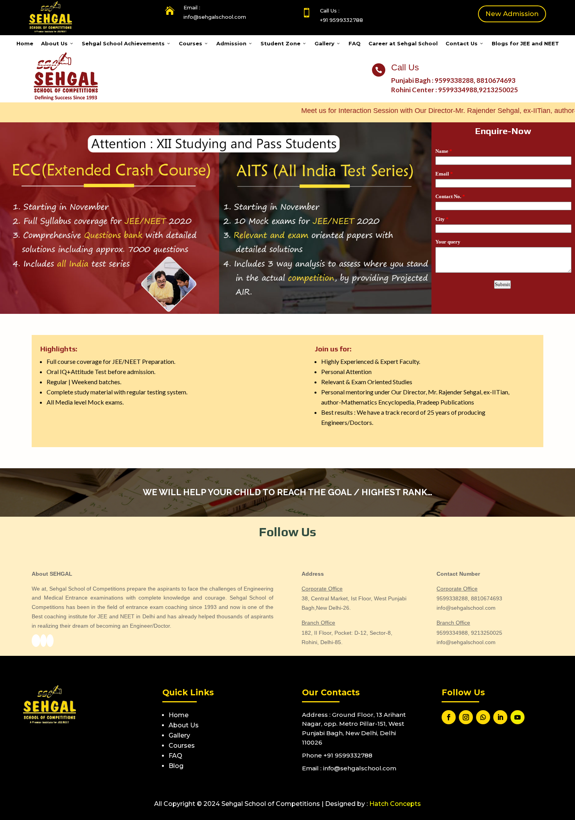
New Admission (512, 14)
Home (24, 43)
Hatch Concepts (395, 803)
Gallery (327, 43)
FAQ (355, 43)
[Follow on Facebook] (449, 717)
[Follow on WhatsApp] (483, 717)
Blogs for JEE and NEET (525, 43)
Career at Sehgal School (403, 43)
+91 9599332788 (341, 20)
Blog (176, 766)
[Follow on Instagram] (466, 717)
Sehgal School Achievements (126, 43)
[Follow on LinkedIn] (500, 717)
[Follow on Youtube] (517, 717)
